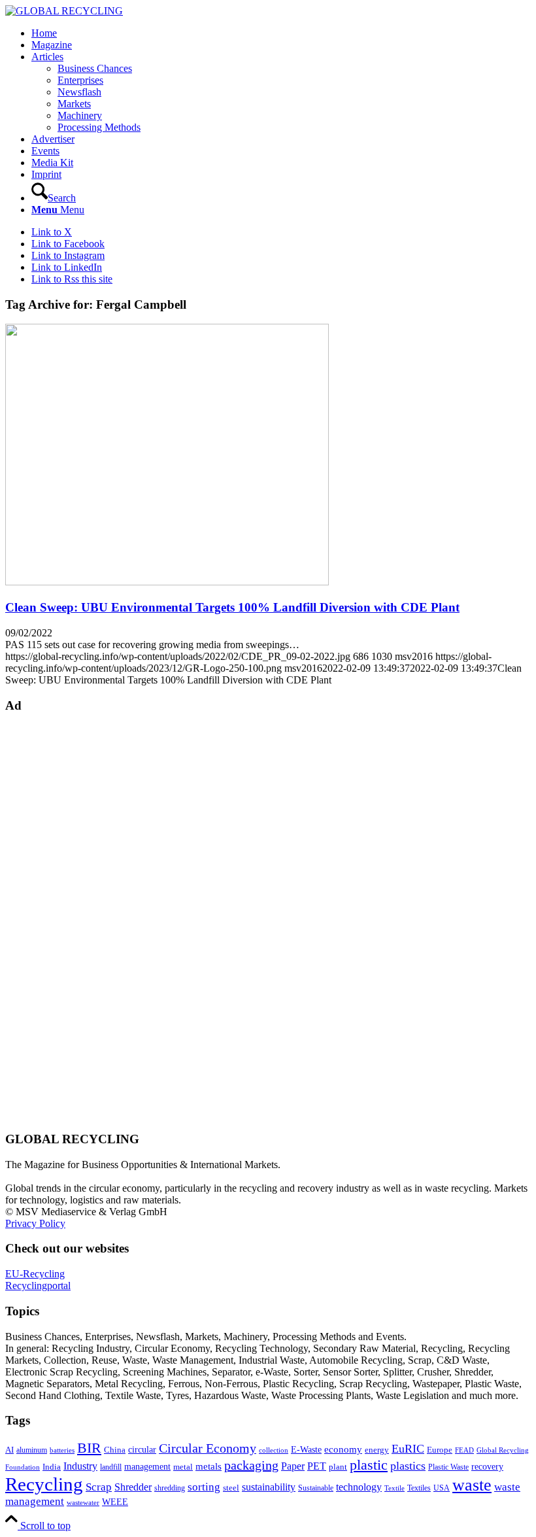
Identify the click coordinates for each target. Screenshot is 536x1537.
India (51, 1467)
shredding (169, 1488)
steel (231, 1488)
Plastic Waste (448, 1467)
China (115, 1450)
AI (9, 1450)
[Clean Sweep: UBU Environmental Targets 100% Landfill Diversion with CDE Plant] (167, 581)
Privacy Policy (35, 1223)
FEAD (464, 1450)
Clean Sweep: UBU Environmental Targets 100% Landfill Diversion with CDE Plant (232, 607)
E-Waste (306, 1449)
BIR (89, 1448)
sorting (204, 1487)
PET (316, 1466)
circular (142, 1449)
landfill (111, 1467)
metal (183, 1467)
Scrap (99, 1487)
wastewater (83, 1502)
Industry (80, 1466)
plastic (369, 1465)
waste (472, 1485)
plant (338, 1467)
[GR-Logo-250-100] (64, 10)
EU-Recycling (35, 1273)
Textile (394, 1488)
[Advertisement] (57, 921)
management (147, 1466)
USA (441, 1488)
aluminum (31, 1450)
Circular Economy (207, 1448)
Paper (293, 1466)
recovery (487, 1467)
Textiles (419, 1488)
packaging (251, 1465)
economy (343, 1449)
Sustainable (315, 1488)
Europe (439, 1450)
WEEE (115, 1501)
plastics (408, 1465)
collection (273, 1450)
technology (359, 1487)
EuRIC (408, 1448)
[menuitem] (281, 33)
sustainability (268, 1487)
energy (377, 1450)
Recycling (44, 1484)
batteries (62, 1450)
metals (208, 1466)
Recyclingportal (38, 1285)
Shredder (133, 1487)
